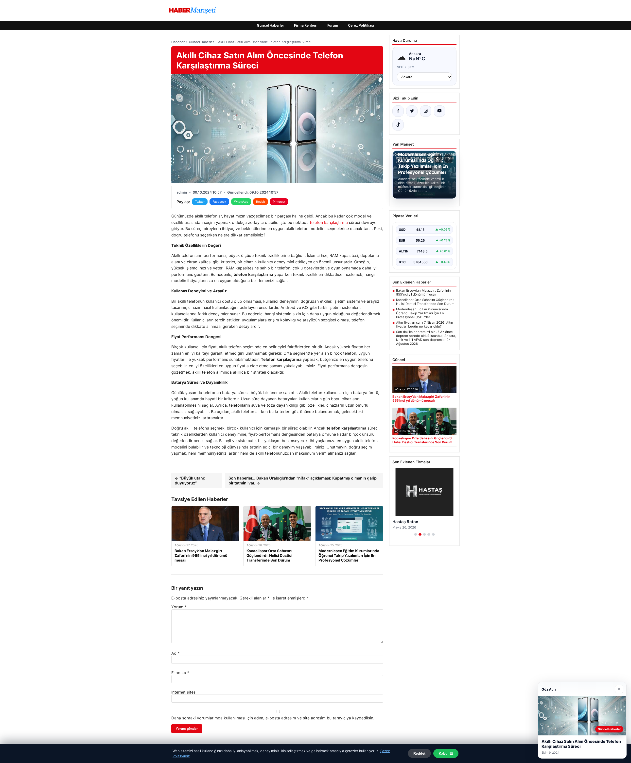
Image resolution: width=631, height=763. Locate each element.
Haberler (178, 42)
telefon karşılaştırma (329, 222)
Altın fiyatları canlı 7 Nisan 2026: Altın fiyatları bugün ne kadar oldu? (424, 324)
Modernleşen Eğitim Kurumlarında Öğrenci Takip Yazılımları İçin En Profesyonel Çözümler (422, 313)
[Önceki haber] (438, 158)
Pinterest (279, 201)
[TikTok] (398, 125)
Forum (332, 25)
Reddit (260, 201)
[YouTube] (439, 111)
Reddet (419, 753)
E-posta (180, 672)
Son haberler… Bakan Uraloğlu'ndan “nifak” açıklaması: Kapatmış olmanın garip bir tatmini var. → (302, 480)
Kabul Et (446, 753)
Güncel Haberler (270, 25)
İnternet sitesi (183, 692)
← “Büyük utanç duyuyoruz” (190, 480)
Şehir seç (406, 67)
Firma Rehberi (305, 25)
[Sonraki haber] (448, 158)
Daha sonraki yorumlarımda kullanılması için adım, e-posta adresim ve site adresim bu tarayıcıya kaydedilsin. (272, 717)
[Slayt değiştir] (415, 534)
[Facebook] (398, 111)
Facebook (219, 201)
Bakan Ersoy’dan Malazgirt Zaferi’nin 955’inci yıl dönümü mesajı (423, 292)
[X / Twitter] (412, 111)
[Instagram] (425, 111)
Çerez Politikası (361, 25)
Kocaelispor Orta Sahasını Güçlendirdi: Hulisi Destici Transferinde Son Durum (425, 302)
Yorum (179, 606)
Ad (175, 653)
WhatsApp (241, 201)
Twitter (200, 201)
